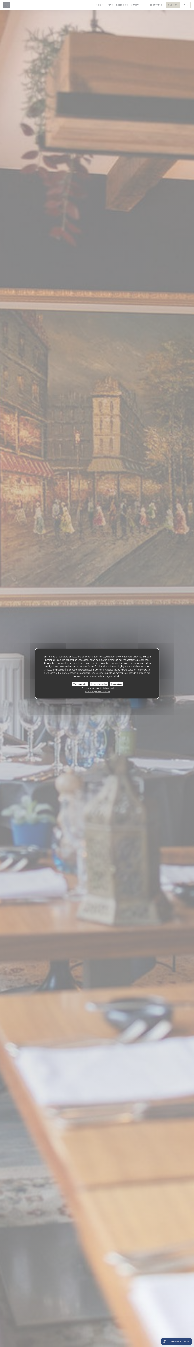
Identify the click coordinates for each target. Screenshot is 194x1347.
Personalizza (116, 684)
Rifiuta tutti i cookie (99, 684)
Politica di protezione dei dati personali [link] (98, 688)
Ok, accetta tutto (79, 684)
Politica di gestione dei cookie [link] (97, 691)
